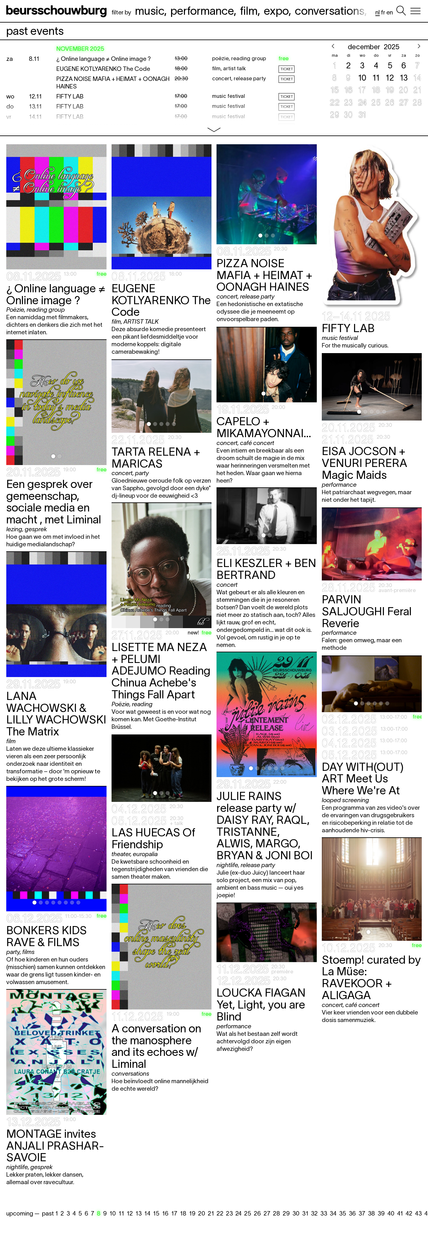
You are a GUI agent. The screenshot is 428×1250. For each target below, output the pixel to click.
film (249, 10)
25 (247, 1213)
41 (400, 1213)
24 (238, 1213)
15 (156, 1213)
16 (165, 1213)
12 (130, 1213)
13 (138, 1213)
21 (211, 1213)
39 (381, 1213)
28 (276, 1213)
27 (267, 1213)
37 (361, 1213)
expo (276, 10)
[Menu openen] (415, 11)
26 (257, 1213)
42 (408, 1213)
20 (201, 1213)
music (149, 10)
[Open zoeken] (401, 11)
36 (352, 1213)
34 (333, 1213)
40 (390, 1213)
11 (121, 1213)
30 (296, 1213)
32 (314, 1213)
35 (342, 1213)
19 (192, 1213)
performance (202, 10)
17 (174, 1213)
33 (323, 1213)
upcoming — (22, 1213)
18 (183, 1213)
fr (383, 12)
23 (229, 1213)
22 (220, 1213)
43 (418, 1213)
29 (286, 1213)
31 (305, 1213)
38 (371, 1213)
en (389, 12)
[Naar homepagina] (57, 11)
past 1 (50, 1213)
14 (147, 1213)
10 (112, 1213)
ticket (286, 69)
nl (377, 12)
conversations (329, 10)
